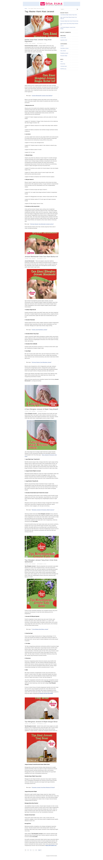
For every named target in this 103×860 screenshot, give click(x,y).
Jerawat (27, 43)
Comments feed (63, 66)
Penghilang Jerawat (64, 53)
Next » (40, 850)
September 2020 (63, 40)
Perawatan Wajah (63, 55)
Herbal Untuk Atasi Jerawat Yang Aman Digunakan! (38, 40)
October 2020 (63, 37)
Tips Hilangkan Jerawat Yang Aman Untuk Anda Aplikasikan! (41, 561)
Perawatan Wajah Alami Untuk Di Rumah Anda (69, 21)
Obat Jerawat (32, 43)
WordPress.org (63, 68)
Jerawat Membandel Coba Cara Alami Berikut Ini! (41, 256)
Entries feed (62, 63)
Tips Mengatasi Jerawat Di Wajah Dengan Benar (41, 721)
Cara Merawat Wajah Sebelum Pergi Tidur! (68, 14)
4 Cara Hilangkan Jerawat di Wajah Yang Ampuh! (41, 409)
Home (26, 8)
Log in (61, 61)
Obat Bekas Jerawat (64, 48)
